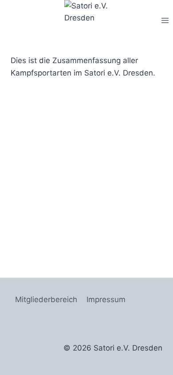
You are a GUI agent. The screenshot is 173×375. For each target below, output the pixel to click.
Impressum (106, 299)
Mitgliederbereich (46, 299)
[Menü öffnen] (165, 20)
